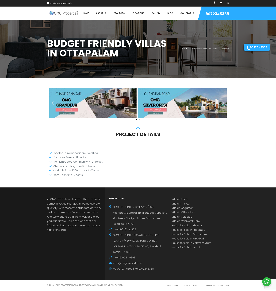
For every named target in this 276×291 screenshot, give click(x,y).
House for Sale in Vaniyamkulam (191, 243)
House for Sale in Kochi (186, 247)
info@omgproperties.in (61, 3)
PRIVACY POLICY (192, 285)
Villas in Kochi (180, 199)
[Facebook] (214, 3)
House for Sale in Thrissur (187, 225)
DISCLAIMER (172, 285)
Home (184, 48)
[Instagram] (228, 3)
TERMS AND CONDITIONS (217, 285)
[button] (53, 103)
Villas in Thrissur (181, 203)
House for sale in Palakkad (188, 238)
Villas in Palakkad (182, 217)
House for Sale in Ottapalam (189, 234)
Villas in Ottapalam (183, 212)
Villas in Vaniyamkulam (186, 221)
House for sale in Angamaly (188, 230)
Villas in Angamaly (183, 208)
